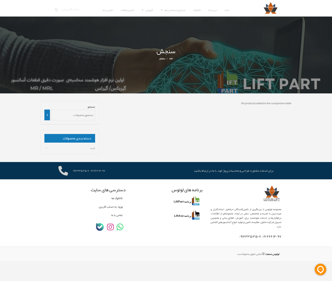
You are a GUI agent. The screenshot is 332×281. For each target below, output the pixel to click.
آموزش (149, 10)
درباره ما (212, 10)
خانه (227, 10)
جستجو (91, 107)
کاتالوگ (197, 10)
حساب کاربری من (70, 9)
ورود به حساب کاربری (111, 207)
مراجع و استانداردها (174, 10)
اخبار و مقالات (127, 10)
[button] (56, 10)
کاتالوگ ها (117, 198)
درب (92, 147)
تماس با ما (108, 10)
